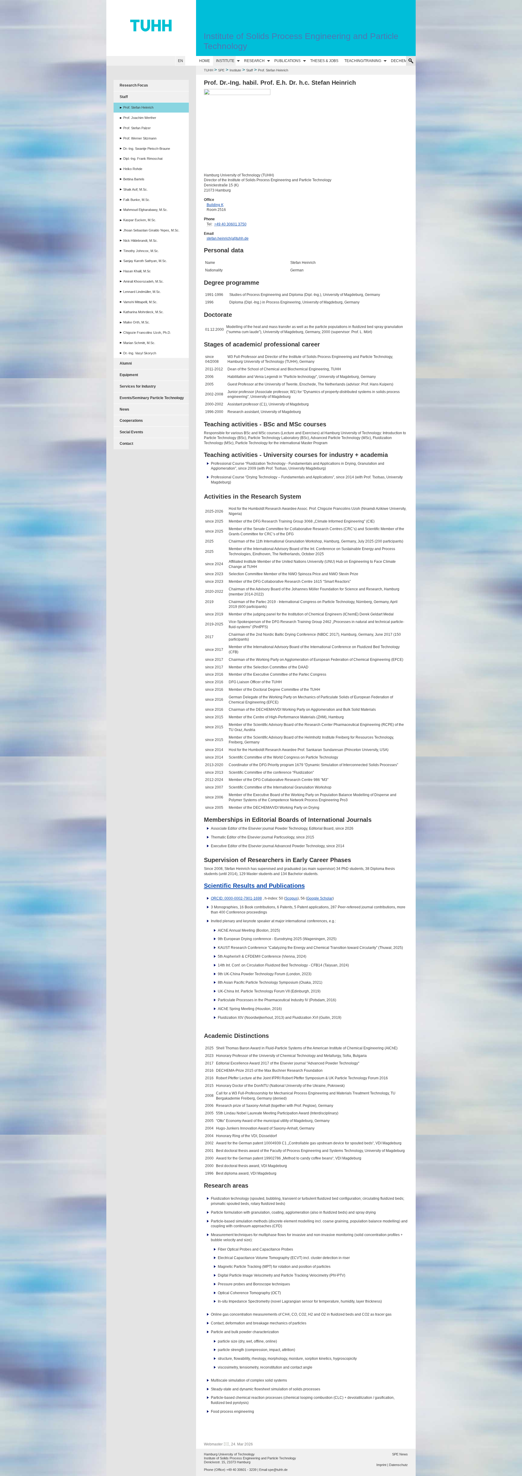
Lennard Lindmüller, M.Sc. (142, 292)
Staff (249, 70)
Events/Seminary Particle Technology (152, 398)
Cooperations (131, 420)
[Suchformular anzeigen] (411, 61)
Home (204, 61)
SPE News (400, 1454)
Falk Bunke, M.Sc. (136, 200)
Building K (215, 205)
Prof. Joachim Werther (139, 118)
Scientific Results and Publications (254, 885)
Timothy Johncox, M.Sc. (141, 251)
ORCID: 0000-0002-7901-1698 (236, 898)
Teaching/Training (362, 61)
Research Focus (134, 85)
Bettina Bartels (133, 179)
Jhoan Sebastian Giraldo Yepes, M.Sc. (151, 230)
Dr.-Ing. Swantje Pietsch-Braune (146, 148)
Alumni (126, 363)
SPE (221, 70)
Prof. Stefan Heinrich (138, 107)
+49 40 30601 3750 (230, 224)
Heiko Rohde (132, 169)
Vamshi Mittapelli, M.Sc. (140, 302)
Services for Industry (138, 386)
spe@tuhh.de (278, 1469)
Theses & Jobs (324, 61)
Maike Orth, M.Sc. (136, 322)
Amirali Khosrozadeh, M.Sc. (143, 281)
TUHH (208, 70)
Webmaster (213, 1444)
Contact (126, 443)
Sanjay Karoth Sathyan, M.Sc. (145, 261)
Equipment (129, 375)
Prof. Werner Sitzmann (139, 138)
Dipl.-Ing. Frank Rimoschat (143, 158)
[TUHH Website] (151, 28)
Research (254, 61)
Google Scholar (320, 898)
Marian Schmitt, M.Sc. (139, 343)
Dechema (400, 61)
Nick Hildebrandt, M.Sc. (140, 240)
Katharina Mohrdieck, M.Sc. (143, 312)
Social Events (131, 432)
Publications (287, 61)
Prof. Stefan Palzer (137, 128)
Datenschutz (398, 1465)
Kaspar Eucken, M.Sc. (139, 220)
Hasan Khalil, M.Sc (137, 271)
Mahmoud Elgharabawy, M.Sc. (145, 210)
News (124, 409)
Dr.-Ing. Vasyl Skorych (139, 353)
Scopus (291, 898)
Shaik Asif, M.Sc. (135, 189)
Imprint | (382, 1465)
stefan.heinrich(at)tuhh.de (228, 238)
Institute (225, 61)
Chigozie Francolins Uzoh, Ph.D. (147, 332)
